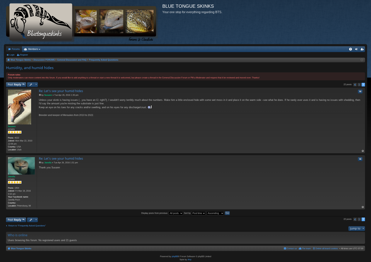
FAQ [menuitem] (351, 50)
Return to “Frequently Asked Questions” (27, 225)
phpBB (175, 256)
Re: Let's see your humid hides (61, 91)
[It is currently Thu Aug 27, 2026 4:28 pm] (362, 60)
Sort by (187, 213)
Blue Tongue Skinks (21, 248)
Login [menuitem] (357, 50)
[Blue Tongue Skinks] (83, 22)
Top (363, 151)
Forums (16, 49)
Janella (11, 176)
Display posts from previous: (155, 213)
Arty (189, 259)
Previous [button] (355, 84)
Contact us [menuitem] (292, 248)
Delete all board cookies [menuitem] (327, 248)
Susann (12, 126)
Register (24, 55)
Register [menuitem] (363, 50)
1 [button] (359, 84)
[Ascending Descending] (215, 213)
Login (11, 55)
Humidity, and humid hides (30, 67)
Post (14, 84)
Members (33, 49)
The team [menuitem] (306, 248)
